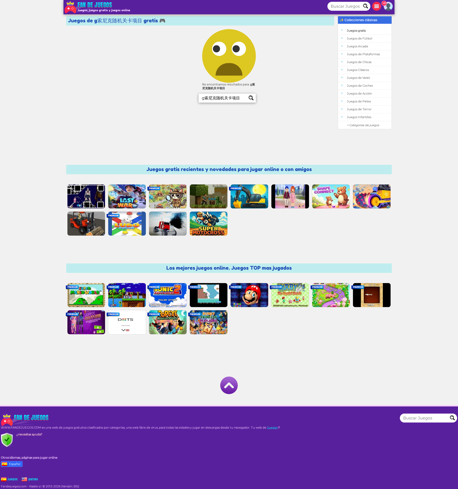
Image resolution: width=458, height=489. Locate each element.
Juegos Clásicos (358, 70)
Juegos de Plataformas (363, 54)
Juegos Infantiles (359, 117)
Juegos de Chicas (359, 62)
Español (15, 464)
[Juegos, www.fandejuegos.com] (88, 7)
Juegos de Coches (360, 85)
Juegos (272, 427)
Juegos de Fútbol (359, 38)
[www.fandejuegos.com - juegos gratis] (25, 420)
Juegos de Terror (359, 109)
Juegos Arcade (357, 46)
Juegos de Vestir (358, 78)
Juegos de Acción (359, 93)
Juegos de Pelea (359, 101)
